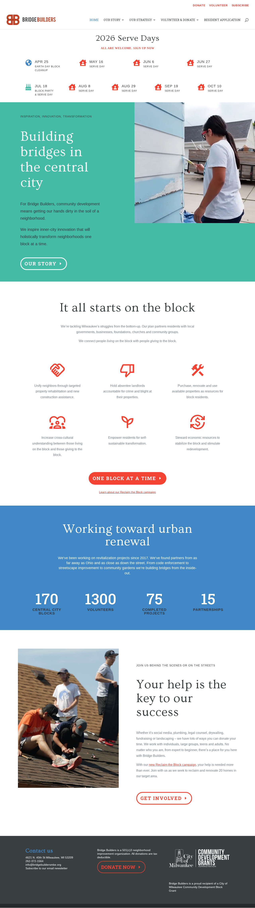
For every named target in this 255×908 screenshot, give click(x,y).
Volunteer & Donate (178, 20)
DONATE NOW (118, 867)
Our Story (112, 20)
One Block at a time (124, 478)
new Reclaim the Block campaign (172, 764)
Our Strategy (140, 20)
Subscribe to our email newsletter (47, 868)
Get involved (161, 798)
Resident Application (222, 20)
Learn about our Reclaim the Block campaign (127, 492)
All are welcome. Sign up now (127, 48)
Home (94, 20)
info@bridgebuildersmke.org (43, 864)
